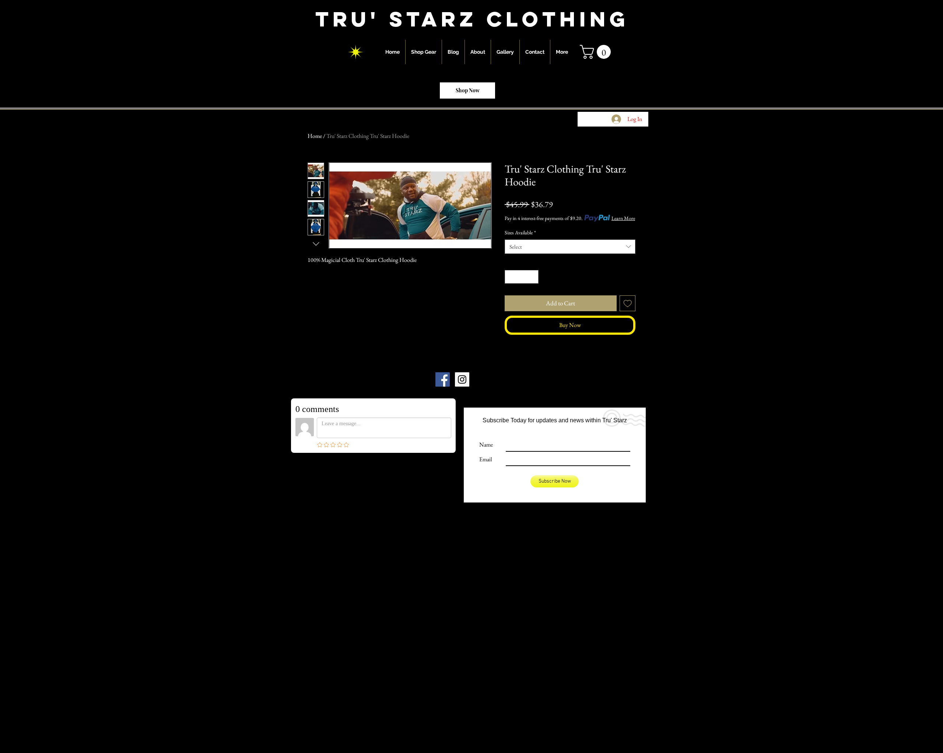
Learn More (623, 218)
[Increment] (532, 276)
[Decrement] (510, 276)
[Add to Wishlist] (628, 303)
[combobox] (570, 246)
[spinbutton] (521, 276)
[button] (597, 52)
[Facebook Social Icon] (442, 379)
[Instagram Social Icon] (462, 379)
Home (315, 136)
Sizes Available (520, 232)
